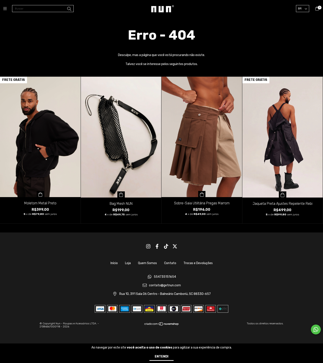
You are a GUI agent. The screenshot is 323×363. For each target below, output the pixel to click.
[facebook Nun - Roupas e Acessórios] (157, 246)
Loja (128, 263)
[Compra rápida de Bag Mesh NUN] (121, 194)
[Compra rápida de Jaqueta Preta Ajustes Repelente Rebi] (282, 194)
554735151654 (165, 277)
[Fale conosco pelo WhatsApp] (316, 329)
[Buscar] (69, 9)
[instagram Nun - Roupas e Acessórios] (148, 246)
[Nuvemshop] (161, 325)
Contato (170, 263)
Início (114, 263)
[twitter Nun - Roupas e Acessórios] (175, 246)
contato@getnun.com (165, 285)
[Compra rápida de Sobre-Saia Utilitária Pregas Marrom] (202, 194)
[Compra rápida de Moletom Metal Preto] (40, 194)
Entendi (161, 356)
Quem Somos (147, 263)
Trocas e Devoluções (198, 263)
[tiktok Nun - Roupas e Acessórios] (166, 246)
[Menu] (7, 9)
